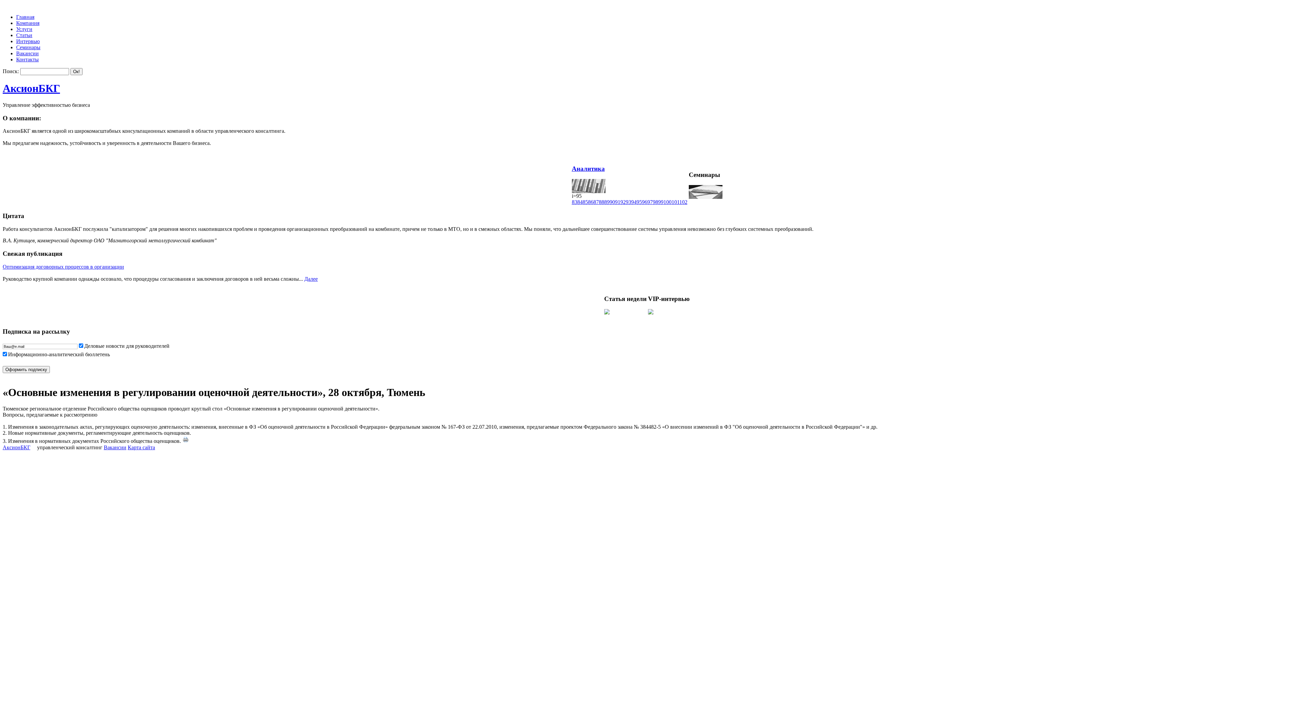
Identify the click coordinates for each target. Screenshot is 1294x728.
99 (661, 202)
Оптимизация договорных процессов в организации (63, 267)
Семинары (28, 47)
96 (644, 202)
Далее (311, 279)
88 (601, 202)
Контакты (27, 59)
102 (683, 202)
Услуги (24, 29)
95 (639, 202)
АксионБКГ (31, 88)
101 (675, 202)
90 (612, 202)
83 (574, 202)
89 (607, 202)
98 (655, 202)
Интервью (28, 41)
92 (623, 202)
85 (585, 202)
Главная (25, 17)
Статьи (24, 35)
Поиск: (11, 71)
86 (590, 202)
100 (668, 202)
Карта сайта (141, 447)
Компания (27, 23)
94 (634, 202)
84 (580, 202)
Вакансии (27, 53)
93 (628, 202)
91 (617, 202)
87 (596, 202)
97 (650, 202)
